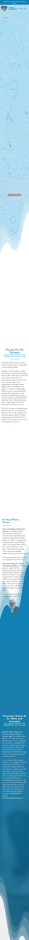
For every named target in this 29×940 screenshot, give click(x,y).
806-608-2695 (16, 793)
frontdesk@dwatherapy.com (10, 422)
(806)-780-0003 (19, 417)
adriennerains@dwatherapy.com (15, 419)
